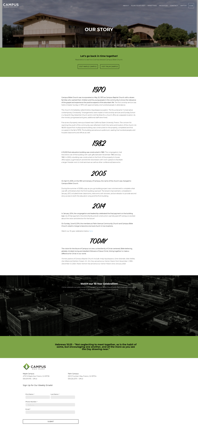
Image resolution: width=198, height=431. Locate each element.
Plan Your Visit (138, 6)
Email (28, 409)
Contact (174, 6)
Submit (51, 421)
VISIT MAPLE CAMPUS (88, 66)
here (91, 231)
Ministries (152, 6)
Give (191, 6)
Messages (163, 6)
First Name (29, 394)
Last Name (54, 394)
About (126, 6)
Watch (183, 6)
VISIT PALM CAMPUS (109, 66)
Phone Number (31, 401)
